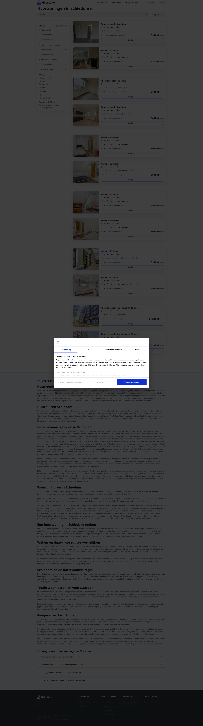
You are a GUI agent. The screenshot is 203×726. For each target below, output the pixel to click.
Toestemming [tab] (66, 350)
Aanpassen (100, 382)
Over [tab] (137, 349)
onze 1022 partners (68, 360)
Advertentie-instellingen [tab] (113, 349)
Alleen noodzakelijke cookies (71, 382)
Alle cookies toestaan (132, 382)
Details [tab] (89, 349)
